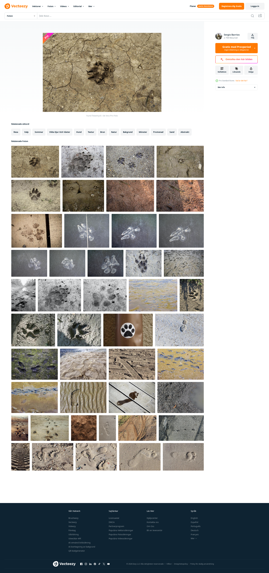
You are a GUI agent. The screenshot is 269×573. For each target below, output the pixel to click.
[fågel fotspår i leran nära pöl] (180, 397)
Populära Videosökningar (120, 538)
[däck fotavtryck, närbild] (20, 457)
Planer (193, 6)
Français (195, 534)
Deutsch (195, 530)
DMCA (112, 522)
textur (91, 132)
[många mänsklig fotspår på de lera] (184, 263)
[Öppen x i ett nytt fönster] (104, 564)
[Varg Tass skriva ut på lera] (144, 263)
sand (172, 132)
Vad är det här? (241, 80)
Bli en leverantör (154, 530)
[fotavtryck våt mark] (132, 397)
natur (114, 132)
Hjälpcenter (152, 518)
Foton (50, 6)
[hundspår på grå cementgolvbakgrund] (181, 428)
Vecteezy (72, 522)
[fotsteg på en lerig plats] (50, 428)
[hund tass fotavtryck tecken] (128, 330)
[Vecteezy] (16, 6)
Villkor (169, 564)
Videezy (72, 526)
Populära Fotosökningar (120, 534)
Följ (252, 38)
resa (16, 132)
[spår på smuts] (132, 364)
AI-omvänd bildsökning (79, 542)
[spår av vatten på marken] (137, 428)
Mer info (221, 87)
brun (102, 132)
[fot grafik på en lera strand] (153, 295)
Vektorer (36, 6)
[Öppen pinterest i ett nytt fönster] (95, 564)
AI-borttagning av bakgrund (81, 546)
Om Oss (150, 526)
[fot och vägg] (86, 231)
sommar (39, 132)
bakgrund (128, 132)
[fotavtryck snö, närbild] (179, 330)
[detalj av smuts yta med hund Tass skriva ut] (84, 428)
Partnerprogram (116, 526)
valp (26, 132)
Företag (72, 530)
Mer (90, 6)
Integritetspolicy (181, 564)
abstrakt (185, 132)
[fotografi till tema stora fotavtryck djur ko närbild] (23, 295)
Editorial (77, 6)
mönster (143, 132)
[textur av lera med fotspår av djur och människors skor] (130, 196)
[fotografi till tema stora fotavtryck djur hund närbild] (82, 162)
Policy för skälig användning (202, 564)
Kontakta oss (153, 522)
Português (196, 526)
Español (194, 522)
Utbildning (73, 534)
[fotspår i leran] (34, 364)
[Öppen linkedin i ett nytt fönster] (90, 564)
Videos (63, 6)
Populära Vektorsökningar (121, 530)
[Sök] (252, 15)
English (194, 518)
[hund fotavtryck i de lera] (35, 162)
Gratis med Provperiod (236, 48)
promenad (158, 132)
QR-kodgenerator (76, 550)
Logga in (255, 6)
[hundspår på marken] (130, 162)
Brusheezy (73, 518)
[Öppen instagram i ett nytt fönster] (86, 564)
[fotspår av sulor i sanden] (83, 364)
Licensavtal (114, 518)
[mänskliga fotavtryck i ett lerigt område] (19, 428)
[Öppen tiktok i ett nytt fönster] (99, 564)
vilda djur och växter (59, 132)
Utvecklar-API (74, 538)
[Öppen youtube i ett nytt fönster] (108, 564)
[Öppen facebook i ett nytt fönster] (81, 564)
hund (79, 132)
